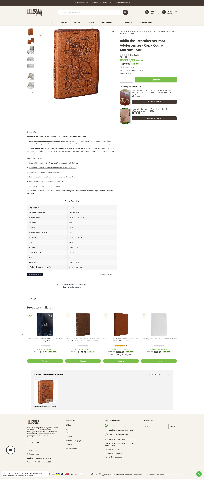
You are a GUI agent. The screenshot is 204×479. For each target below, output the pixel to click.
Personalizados (145, 22)
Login (152, 11)
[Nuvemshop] (100, 475)
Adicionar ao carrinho (154, 102)
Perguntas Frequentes (113, 453)
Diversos (128, 22)
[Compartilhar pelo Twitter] (32, 299)
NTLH (71, 207)
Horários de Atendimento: (118, 435)
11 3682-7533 (114, 425)
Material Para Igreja (109, 22)
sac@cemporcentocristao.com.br (39, 458)
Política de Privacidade (113, 457)
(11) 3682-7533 (33, 454)
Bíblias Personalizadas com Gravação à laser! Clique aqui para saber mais (102, 3)
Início (121, 31)
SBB (71, 227)
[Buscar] (125, 12)
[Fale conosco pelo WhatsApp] (199, 474)
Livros (64, 22)
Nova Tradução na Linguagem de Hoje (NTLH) (64, 148)
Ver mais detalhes (126, 73)
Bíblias (51, 22)
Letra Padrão (74, 212)
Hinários (90, 22)
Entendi (30, 475)
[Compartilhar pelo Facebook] (28, 299)
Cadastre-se (154, 13)
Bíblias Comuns (136, 31)
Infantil (77, 22)
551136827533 (32, 450)
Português (73, 247)
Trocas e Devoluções (112, 449)
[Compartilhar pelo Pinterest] (35, 299)
